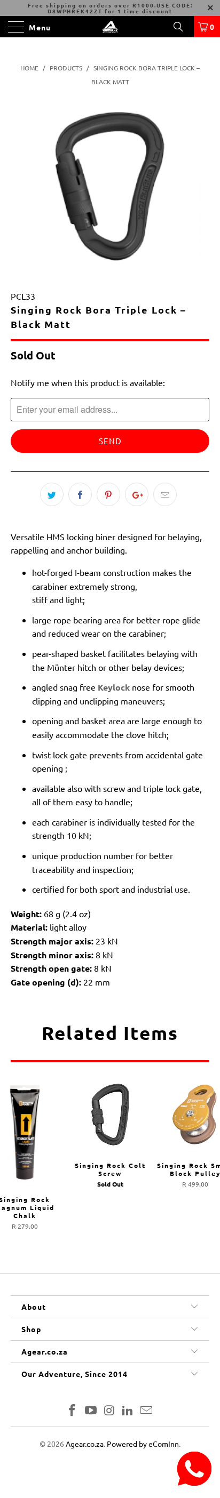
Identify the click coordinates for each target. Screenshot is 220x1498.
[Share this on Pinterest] (108, 494)
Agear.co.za (85, 1443)
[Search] (182, 26)
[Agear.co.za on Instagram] (109, 1411)
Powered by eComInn (143, 1443)
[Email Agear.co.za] (147, 1411)
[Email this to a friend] (165, 494)
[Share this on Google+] (136, 494)
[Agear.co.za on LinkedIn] (128, 1411)
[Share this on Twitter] (52, 494)
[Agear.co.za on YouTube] (91, 1411)
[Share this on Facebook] (80, 494)
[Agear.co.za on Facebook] (73, 1411)
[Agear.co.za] (110, 26)
